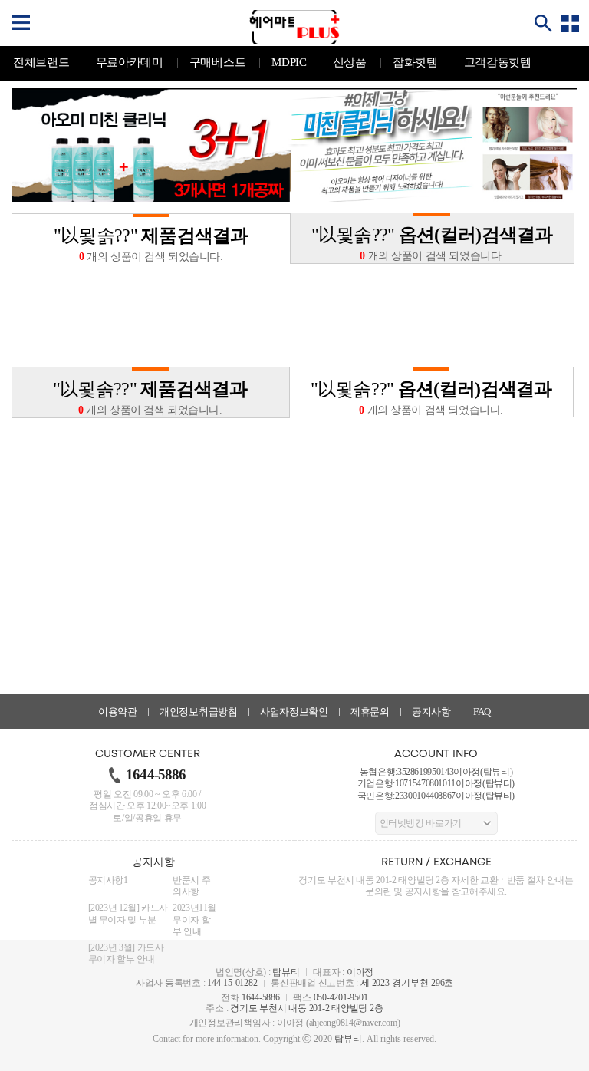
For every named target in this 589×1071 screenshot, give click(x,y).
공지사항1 (108, 880)
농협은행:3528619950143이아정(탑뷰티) (436, 771)
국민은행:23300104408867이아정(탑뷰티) (436, 795)
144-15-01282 (232, 982)
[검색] (542, 23)
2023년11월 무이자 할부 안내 (194, 919)
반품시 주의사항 (191, 886)
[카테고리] (569, 23)
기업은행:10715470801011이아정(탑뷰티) (436, 783)
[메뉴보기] (20, 23)
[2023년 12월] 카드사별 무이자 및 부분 (128, 913)
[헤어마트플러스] (294, 27)
